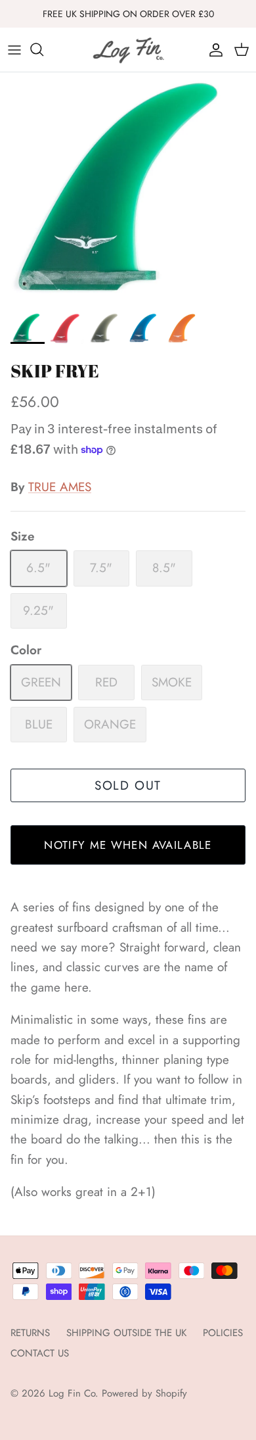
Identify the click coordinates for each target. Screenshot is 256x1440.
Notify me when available (128, 845)
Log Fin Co (72, 1393)
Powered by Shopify (144, 1393)
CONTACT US (40, 1353)
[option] (128, 188)
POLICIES (223, 1333)
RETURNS (30, 1333)
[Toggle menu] (14, 49)
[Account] (212, 49)
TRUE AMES (59, 487)
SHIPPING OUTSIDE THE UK (126, 1333)
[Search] (43, 49)
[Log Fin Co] (128, 49)
